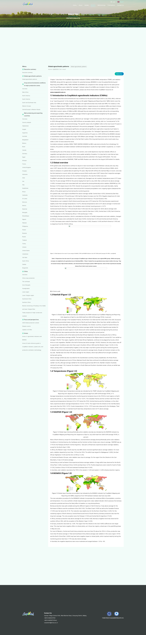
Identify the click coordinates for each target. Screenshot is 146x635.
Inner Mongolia (26, 285)
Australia (24, 136)
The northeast (26, 281)
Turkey (24, 243)
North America (26, 95)
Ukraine (24, 247)
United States (26, 250)
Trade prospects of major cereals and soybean (32, 314)
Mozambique (25, 216)
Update (86, 5)
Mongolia (24, 212)
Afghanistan (25, 126)
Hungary (24, 171)
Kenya (23, 191)
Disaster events (26, 326)
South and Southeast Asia (29, 102)
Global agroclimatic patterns (29, 79)
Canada (24, 150)
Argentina (24, 132)
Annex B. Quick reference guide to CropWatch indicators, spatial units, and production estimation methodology (32, 347)
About (80, 5)
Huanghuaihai (25, 288)
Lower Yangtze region (28, 295)
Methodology (101, 5)
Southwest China (26, 299)
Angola (24, 129)
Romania (24, 233)
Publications (111, 5)
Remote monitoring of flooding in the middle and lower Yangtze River (34, 307)
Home (75, 5)
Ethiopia (24, 160)
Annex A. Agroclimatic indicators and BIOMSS (32, 338)
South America (26, 99)
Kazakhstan (25, 188)
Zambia (24, 264)
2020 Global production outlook (30, 322)
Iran (23, 181)
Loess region (25, 292)
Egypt (23, 157)
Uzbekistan (25, 254)
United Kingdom (26, 167)
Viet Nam (24, 257)
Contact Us (120, 5)
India (23, 177)
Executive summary (27, 72)
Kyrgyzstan (25, 268)
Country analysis (26, 122)
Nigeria (24, 219)
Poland (24, 229)
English (122, 2)
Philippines (25, 226)
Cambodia (24, 195)
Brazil (23, 146)
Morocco (24, 202)
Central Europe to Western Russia (31, 109)
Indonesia (24, 174)
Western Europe (26, 106)
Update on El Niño (27, 329)
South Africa (25, 261)
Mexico (24, 205)
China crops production (28, 278)
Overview (24, 88)
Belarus (24, 143)
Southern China (26, 302)
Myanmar (24, 209)
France (24, 164)
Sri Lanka (24, 198)
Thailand (24, 240)
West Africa (25, 92)
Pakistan (24, 222)
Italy (23, 184)
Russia (24, 236)
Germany (24, 153)
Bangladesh (25, 139)
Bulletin (93, 5)
